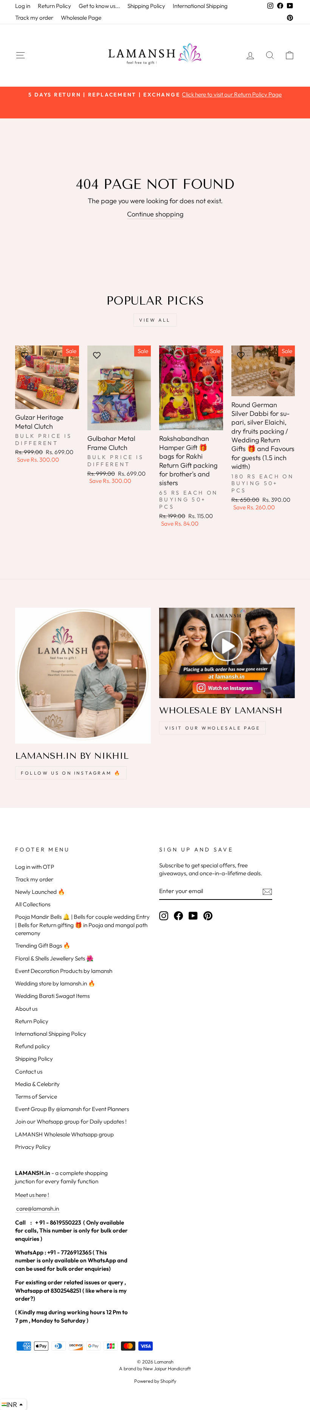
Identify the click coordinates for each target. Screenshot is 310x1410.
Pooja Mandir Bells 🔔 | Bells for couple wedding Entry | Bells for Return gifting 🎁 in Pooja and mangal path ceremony (82, 925)
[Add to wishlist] (24, 355)
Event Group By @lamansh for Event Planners (72, 1109)
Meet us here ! (32, 1194)
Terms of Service (36, 1096)
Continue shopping (155, 214)
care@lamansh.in (37, 1208)
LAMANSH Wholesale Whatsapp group (64, 1134)
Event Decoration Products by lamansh (63, 970)
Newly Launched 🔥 (40, 891)
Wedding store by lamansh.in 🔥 (55, 983)
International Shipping (200, 5)
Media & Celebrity (37, 1084)
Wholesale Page (81, 17)
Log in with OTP (34, 866)
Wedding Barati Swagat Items (52, 995)
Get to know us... (99, 5)
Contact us (28, 1071)
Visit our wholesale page (212, 728)
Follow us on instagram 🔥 (71, 773)
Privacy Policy (33, 1146)
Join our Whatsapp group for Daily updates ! (71, 1121)
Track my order (34, 17)
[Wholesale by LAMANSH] (227, 653)
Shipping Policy (146, 5)
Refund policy (32, 1046)
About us (26, 1008)
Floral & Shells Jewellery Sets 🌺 (54, 958)
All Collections (32, 904)
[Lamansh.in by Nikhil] (83, 676)
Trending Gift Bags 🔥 (42, 945)
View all (155, 320)
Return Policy (54, 5)
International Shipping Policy (50, 1033)
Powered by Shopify (155, 1381)
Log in (22, 5)
